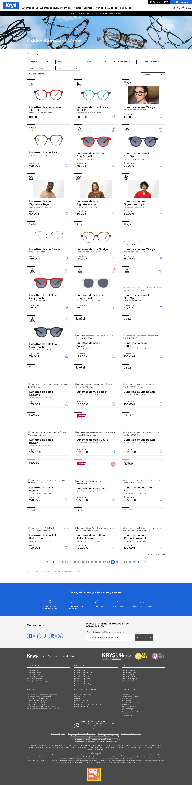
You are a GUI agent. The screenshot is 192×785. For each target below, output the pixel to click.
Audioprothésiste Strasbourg (152, 747)
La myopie (77, 698)
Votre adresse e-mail (106, 632)
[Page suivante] (140, 562)
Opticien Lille (110, 745)
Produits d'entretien (128, 682)
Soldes (76, 686)
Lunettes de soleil (80, 670)
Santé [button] (110, 8)
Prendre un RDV (160, 2)
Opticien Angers (71, 747)
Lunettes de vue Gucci (34, 680)
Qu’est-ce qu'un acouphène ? (37, 700)
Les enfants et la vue (81, 700)
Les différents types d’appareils (37, 698)
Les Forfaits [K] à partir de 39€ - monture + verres (43, 682)
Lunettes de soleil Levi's (92, 440)
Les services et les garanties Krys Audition (41, 706)
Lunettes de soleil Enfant (82, 676)
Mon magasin (182, 2)
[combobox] (39, 62)
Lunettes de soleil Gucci (82, 682)
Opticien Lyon (59, 745)
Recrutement (126, 704)
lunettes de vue (47, 755)
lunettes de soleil (58, 755)
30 (75, 562)
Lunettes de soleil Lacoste (41, 394)
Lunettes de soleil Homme (83, 674)
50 (125, 562)
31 (79, 562)
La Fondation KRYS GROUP (131, 702)
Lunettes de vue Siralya (139, 108)
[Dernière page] (144, 562)
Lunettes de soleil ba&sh (88, 345)
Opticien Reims (60, 747)
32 (83, 562)
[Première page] (47, 562)
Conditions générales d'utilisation (133, 712)
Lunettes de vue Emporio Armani (135, 538)
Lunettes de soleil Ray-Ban (83, 680)
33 (87, 562)
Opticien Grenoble (148, 745)
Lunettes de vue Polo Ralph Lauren (43, 538)
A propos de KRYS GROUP (131, 700)
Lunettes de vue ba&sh (92, 392)
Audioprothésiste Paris (98, 747)
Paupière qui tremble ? (82, 706)
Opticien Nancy (83, 747)
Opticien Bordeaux (71, 745)
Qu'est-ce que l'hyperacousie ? (37, 702)
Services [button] (126, 8)
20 (66, 562)
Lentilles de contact (128, 670)
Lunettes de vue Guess (35, 678)
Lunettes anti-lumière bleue (36, 684)
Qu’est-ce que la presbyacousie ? (38, 704)
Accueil (30, 54)
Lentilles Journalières (129, 676)
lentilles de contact (34, 755)
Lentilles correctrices (129, 672)
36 (100, 562)
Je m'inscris (144, 637)
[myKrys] (178, 7)
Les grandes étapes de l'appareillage (39, 696)
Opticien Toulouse (47, 745)
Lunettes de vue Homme (35, 674)
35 (96, 562)
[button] (187, 7)
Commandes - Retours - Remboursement (82, 734)
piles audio (69, 755)
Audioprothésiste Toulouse (115, 747)
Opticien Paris (35, 745)
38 (108, 562)
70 (134, 562)
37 (104, 562)
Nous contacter (86, 730)
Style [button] (118, 8)
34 (91, 562)
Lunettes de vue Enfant (35, 676)
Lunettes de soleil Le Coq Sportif (90, 156)
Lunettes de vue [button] (30, 8)
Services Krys (79, 696)
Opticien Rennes (135, 745)
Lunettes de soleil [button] (49, 8)
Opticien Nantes (84, 745)
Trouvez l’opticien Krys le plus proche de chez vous (90, 760)
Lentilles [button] (89, 8)
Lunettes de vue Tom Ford (138, 490)
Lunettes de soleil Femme (83, 672)
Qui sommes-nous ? (128, 695)
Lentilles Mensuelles (128, 680)
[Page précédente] (52, 562)
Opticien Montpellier (122, 745)
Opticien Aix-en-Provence (45, 747)
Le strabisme (78, 702)
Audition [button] (99, 8)
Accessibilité (126, 714)
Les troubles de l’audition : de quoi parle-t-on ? (42, 695)
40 (117, 562)
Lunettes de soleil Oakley (82, 684)
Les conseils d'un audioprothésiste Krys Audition (43, 708)
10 (62, 562)
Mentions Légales (128, 708)
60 (129, 562)
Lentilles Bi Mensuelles (129, 678)
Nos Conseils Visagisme (82, 695)
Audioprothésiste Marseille (96, 749)
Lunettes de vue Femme (35, 672)
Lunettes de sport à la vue (35, 686)
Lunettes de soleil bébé (82, 678)
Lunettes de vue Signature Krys (40, 204)
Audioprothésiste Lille (133, 747)
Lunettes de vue (32, 670)
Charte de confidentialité (130, 706)
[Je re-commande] (183, 7)
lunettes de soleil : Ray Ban (123, 759)
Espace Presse (127, 698)
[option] (39, 62)
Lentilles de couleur (128, 674)
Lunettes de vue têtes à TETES (45, 110)
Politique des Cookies (129, 710)
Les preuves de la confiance (131, 696)
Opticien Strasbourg (98, 745)
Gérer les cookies (127, 715)
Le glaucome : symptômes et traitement (87, 704)
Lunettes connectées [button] (71, 8)
